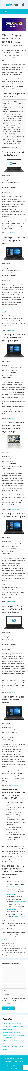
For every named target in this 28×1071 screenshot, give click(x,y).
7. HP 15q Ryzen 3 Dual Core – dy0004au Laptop (12, 132)
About (7, 1058)
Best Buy (6, 944)
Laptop (14, 946)
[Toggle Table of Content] (22, 101)
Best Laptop (8, 946)
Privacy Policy (8, 1061)
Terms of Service (18, 1061)
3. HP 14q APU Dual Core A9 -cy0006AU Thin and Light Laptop (13, 115)
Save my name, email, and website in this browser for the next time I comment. (14, 1000)
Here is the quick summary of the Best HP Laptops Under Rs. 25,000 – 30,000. (15, 136)
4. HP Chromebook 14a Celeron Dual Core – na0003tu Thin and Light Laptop (13, 120)
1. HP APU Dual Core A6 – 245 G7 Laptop (13, 108)
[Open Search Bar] (25, 11)
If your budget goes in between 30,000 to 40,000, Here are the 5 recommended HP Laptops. (13, 141)
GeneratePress (14, 1068)
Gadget (12, 944)
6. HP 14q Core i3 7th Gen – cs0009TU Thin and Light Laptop (13, 128)
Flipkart (12, 233)
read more (5, 939)
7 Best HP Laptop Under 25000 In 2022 (13, 104)
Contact (12, 1058)
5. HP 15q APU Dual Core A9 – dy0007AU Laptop (12, 125)
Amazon (18, 509)
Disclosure (20, 1058)
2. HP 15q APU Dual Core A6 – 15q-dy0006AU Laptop (14, 112)
